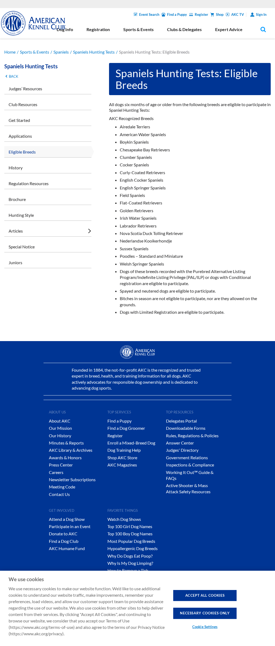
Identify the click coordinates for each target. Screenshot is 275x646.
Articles (16, 230)
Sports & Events (34, 51)
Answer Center (180, 442)
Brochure (17, 199)
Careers (56, 472)
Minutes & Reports (66, 442)
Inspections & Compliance (190, 464)
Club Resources (23, 104)
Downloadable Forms (185, 428)
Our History (60, 435)
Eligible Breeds (22, 151)
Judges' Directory (182, 450)
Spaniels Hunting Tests (94, 51)
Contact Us (59, 494)
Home (10, 51)
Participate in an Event (70, 526)
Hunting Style (21, 215)
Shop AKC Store (122, 457)
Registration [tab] (98, 29)
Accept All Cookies (205, 595)
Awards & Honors (65, 457)
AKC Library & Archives (70, 450)
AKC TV (237, 14)
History (16, 167)
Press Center (61, 464)
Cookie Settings (205, 627)
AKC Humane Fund (67, 548)
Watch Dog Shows (124, 519)
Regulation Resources (29, 183)
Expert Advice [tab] (229, 29)
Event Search (149, 14)
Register (201, 14)
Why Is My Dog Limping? (130, 563)
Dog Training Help (124, 450)
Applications (20, 136)
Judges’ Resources (25, 88)
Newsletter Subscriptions (72, 479)
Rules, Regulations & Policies (192, 435)
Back (13, 76)
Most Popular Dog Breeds (131, 541)
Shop (219, 14)
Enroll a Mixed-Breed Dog (131, 442)
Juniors (15, 262)
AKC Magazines (122, 464)
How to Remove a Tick (127, 570)
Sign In (261, 14)
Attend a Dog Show (67, 519)
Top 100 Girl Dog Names (129, 526)
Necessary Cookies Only (205, 613)
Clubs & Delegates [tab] (184, 29)
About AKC (59, 420)
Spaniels (61, 51)
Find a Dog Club (63, 541)
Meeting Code (62, 486)
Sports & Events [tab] (138, 29)
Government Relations (187, 457)
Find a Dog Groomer (126, 428)
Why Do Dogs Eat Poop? (130, 555)
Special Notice (22, 246)
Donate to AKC (63, 533)
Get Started (19, 120)
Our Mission (60, 428)
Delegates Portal (181, 420)
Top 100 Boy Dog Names (130, 533)
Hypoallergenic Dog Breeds (132, 548)
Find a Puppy (177, 14)
